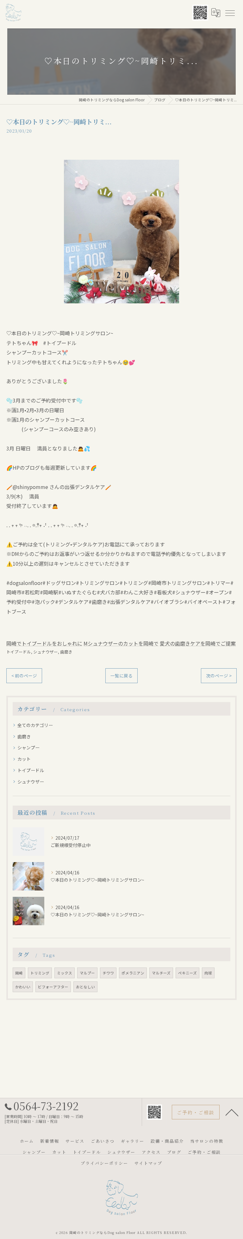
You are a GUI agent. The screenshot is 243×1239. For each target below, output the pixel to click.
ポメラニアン (133, 972)
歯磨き (66, 652)
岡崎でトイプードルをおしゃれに (44, 643)
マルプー (87, 972)
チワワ (108, 972)
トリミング (39, 972)
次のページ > (219, 675)
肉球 (208, 972)
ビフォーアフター (53, 986)
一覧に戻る (121, 675)
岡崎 (19, 972)
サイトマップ (148, 1163)
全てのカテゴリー (35, 725)
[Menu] (229, 13)
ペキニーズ (187, 972)
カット (24, 759)
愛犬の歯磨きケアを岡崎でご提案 (198, 643)
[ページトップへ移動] (232, 1112)
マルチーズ (161, 972)
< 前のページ (24, 675)
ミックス (64, 972)
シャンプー (28, 747)
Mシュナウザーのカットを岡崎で (121, 643)
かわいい (22, 986)
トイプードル (18, 652)
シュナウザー (45, 652)
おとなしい (85, 986)
